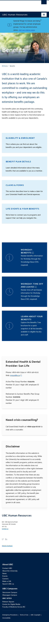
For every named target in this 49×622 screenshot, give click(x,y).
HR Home (5, 66)
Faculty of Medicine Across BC (13, 607)
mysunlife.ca (15, 375)
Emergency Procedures (10, 615)
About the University (9, 571)
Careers (5, 579)
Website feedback (7, 546)
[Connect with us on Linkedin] (6, 539)
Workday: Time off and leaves (32, 285)
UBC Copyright (35, 615)
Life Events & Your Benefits (22, 209)
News (4, 573)
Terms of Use (24, 615)
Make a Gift (6, 581)
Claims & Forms (15, 185)
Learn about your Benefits (32, 318)
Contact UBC (7, 568)
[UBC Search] (44, 3)
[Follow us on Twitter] (3, 539)
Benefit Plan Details (18, 161)
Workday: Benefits (27, 251)
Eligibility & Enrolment (20, 138)
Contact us (5, 529)
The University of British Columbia (17, 4)
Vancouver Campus (9, 592)
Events (4, 576)
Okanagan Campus (9, 595)
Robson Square (8, 602)
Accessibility (6, 618)
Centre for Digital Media (11, 604)
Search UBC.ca (8, 584)
